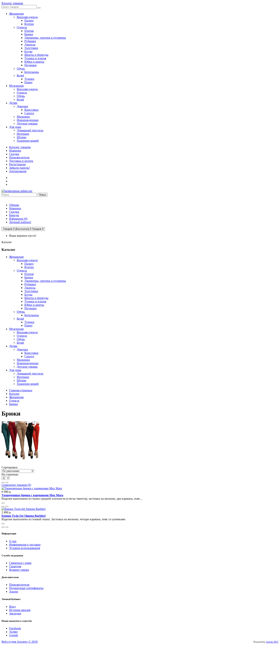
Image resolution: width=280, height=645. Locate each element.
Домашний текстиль (30, 373)
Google (13, 635)
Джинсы (29, 287)
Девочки (22, 349)
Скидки (14, 154)
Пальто (29, 263)
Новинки (15, 150)
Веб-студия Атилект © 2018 (20, 641)
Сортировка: (10, 467)
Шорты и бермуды (36, 298)
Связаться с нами (20, 563)
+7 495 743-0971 (12, 198)
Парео (28, 325)
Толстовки (31, 291)
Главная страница (20, 390)
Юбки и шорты (34, 304)
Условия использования (24, 548)
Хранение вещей (28, 383)
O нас (13, 541)
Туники (29, 322)
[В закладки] (3, 506)
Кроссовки (31, 353)
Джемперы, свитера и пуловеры (45, 280)
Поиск (42, 194)
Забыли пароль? (19, 167)
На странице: (10, 474)
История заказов (19, 610)
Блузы (28, 294)
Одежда (22, 270)
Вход (12, 606)
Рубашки (30, 284)
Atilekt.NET (272, 641)
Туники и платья (35, 301)
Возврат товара (19, 569)
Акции (13, 591)
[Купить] (3, 503)
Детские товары (27, 366)
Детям (13, 346)
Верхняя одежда (27, 260)
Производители (19, 157)
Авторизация (17, 171)
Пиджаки (30, 308)
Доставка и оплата (21, 160)
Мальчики (23, 359)
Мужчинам (16, 329)
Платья (29, 274)
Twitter (13, 631)
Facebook (15, 628)
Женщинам (16, 256)
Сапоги (29, 356)
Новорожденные (27, 363)
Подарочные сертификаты (26, 588)
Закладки (15, 613)
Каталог (14, 393)
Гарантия (15, 566)
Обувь (21, 311)
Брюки (28, 277)
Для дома (15, 370)
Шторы (21, 380)
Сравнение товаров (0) (16, 485)
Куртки (29, 267)
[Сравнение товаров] (6, 506)
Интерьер (23, 377)
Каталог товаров (12, 3)
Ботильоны (31, 315)
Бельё (20, 318)
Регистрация (17, 164)
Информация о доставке (25, 544)
